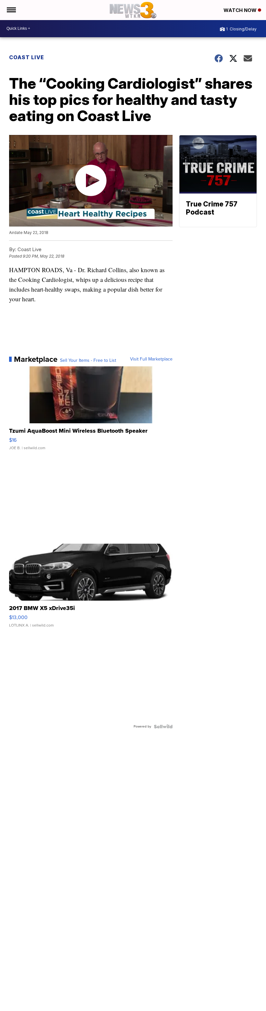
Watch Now (241, 10)
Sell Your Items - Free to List (88, 360)
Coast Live (26, 57)
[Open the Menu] (11, 10)
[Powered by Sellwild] (163, 726)
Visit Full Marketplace (151, 359)
